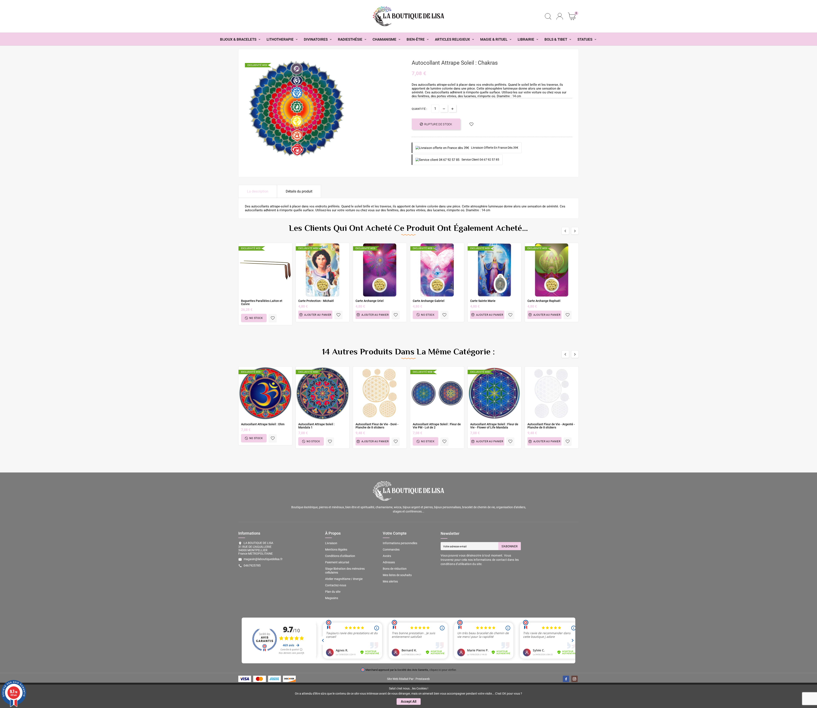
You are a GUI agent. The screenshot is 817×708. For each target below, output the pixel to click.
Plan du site (332, 591)
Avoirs (387, 556)
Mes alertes (390, 581)
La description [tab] (257, 191)
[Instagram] (574, 679)
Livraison (331, 543)
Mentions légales (336, 549)
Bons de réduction (395, 568)
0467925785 (252, 565)
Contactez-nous (335, 585)
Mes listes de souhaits (397, 575)
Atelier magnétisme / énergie (344, 579)
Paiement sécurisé (337, 562)
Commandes (391, 549)
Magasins (331, 598)
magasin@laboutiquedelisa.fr (263, 559)
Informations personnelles (400, 543)
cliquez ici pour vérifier (442, 669)
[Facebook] (566, 679)
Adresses (389, 562)
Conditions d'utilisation (340, 556)
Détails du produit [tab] (299, 191)
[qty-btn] (452, 108)
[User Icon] (559, 16)
